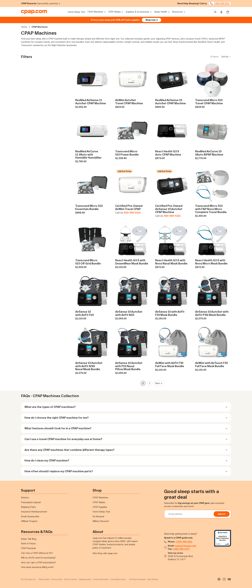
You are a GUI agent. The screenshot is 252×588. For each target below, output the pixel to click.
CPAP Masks (99, 502)
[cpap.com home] (34, 12)
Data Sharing (152, 579)
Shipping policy (85, 579)
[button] (226, 56)
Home (24, 27)
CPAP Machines (100, 497)
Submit (221, 514)
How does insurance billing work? (37, 567)
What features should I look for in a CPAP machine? (57, 428)
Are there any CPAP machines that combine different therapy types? (69, 449)
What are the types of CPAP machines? (50, 406)
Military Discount (101, 521)
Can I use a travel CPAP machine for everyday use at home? (63, 439)
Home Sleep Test (101, 511)
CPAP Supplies (100, 507)
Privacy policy (56, 579)
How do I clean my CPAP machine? (46, 460)
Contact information (101, 579)
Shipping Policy (28, 507)
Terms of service (70, 579)
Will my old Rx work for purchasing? (38, 557)
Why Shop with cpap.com (105, 553)
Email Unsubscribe (30, 516)
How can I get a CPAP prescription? (38, 562)
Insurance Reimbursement (34, 511)
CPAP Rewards (28, 548)
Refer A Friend (28, 543)
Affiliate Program (29, 521)
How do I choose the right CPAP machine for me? (56, 417)
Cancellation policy (118, 579)
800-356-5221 (132, 212)
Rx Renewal (98, 516)
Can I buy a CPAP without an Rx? (37, 553)
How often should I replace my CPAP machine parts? (58, 471)
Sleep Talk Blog (28, 539)
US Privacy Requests (137, 579)
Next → (158, 383)
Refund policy (44, 579)
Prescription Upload (31, 502)
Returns (25, 497)
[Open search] (215, 12)
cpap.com (32, 579)
